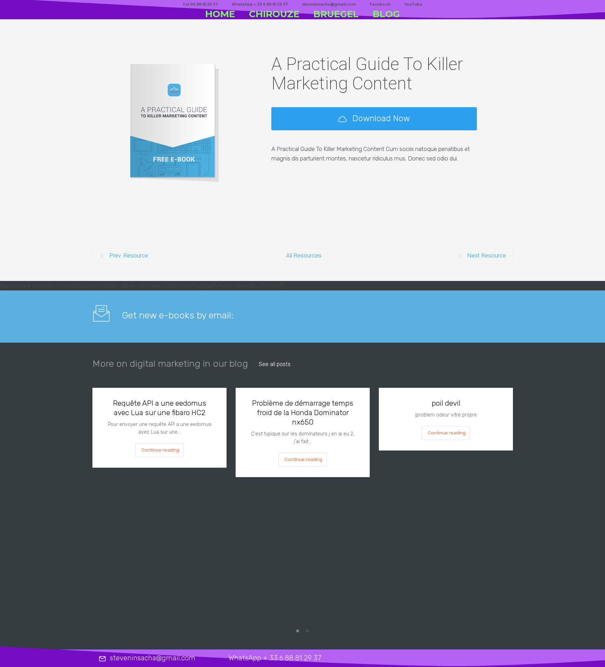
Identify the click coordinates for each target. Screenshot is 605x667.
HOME (220, 14)
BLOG (386, 14)
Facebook (380, 4)
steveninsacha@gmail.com (329, 4)
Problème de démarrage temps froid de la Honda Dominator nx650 (302, 412)
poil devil (446, 403)
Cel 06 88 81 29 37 (200, 4)
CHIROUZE (274, 14)
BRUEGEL (336, 14)
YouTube (413, 4)
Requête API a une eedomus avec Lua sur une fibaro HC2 (159, 408)
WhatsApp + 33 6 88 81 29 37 (260, 4)
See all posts (275, 364)
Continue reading (160, 450)
